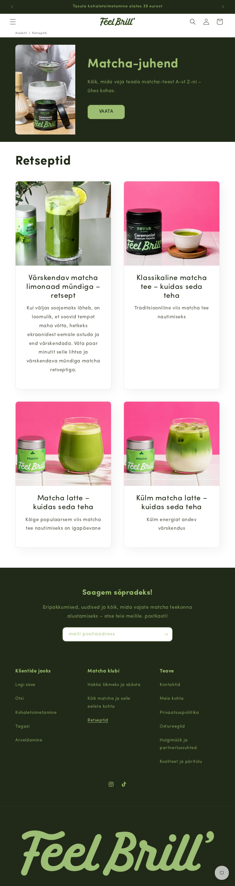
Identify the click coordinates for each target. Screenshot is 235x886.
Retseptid (98, 720)
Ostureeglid (172, 726)
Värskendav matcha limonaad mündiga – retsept (63, 287)
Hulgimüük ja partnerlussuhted (178, 744)
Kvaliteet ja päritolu (181, 761)
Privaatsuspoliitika (179, 712)
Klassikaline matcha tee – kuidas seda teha (171, 287)
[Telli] (165, 634)
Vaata (106, 111)
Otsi (19, 698)
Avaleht (21, 33)
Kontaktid (170, 685)
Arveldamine (29, 740)
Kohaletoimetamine (36, 712)
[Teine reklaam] (223, 6)
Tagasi (22, 726)
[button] (13, 21)
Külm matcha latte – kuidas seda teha (171, 503)
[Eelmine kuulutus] (12, 6)
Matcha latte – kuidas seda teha (63, 503)
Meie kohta (172, 698)
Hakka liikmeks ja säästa (114, 685)
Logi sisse (25, 685)
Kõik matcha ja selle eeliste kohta (109, 702)
